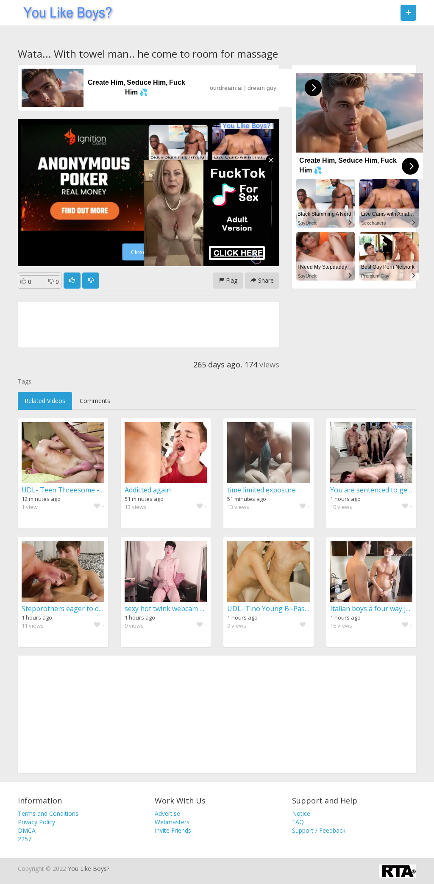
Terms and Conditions (48, 813)
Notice (301, 813)
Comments (95, 401)
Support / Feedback (318, 830)
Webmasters (172, 822)
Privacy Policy (36, 822)
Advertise (167, 813)
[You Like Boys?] (65, 12)
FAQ (298, 822)
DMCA (27, 830)
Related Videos (45, 401)
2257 (24, 839)
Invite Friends (173, 830)
